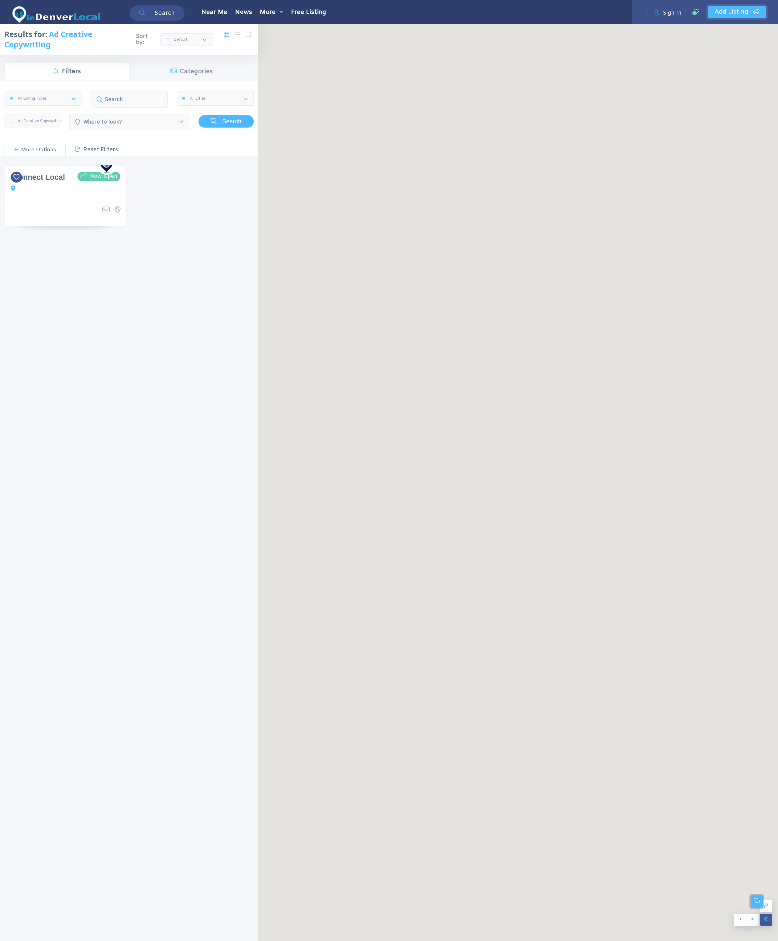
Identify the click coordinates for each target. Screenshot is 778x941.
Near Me (214, 12)
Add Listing (732, 12)
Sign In (672, 13)
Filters (71, 71)
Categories (196, 71)
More (268, 12)
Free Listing (308, 12)
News (243, 12)
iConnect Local (38, 177)
